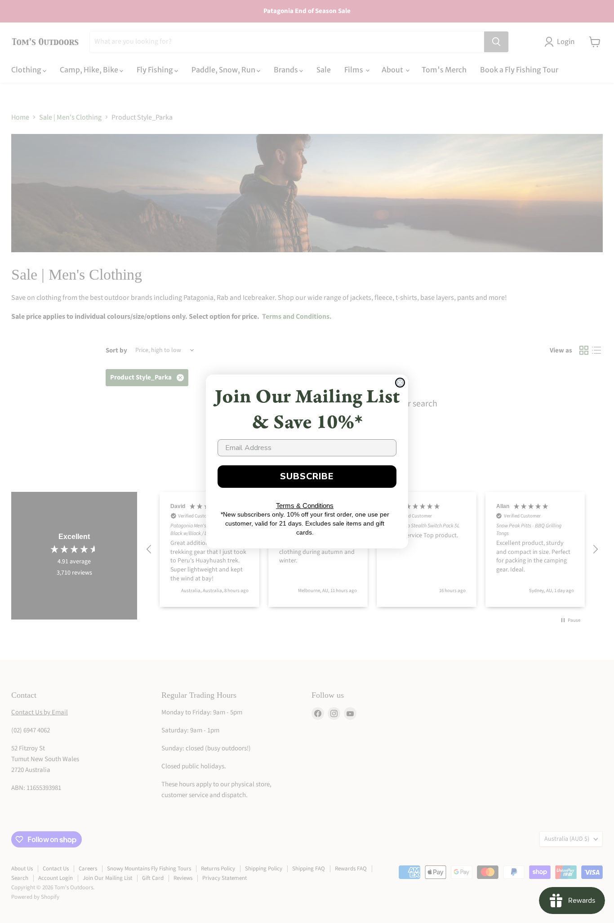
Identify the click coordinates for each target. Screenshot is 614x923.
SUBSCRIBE (307, 476)
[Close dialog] (400, 382)
